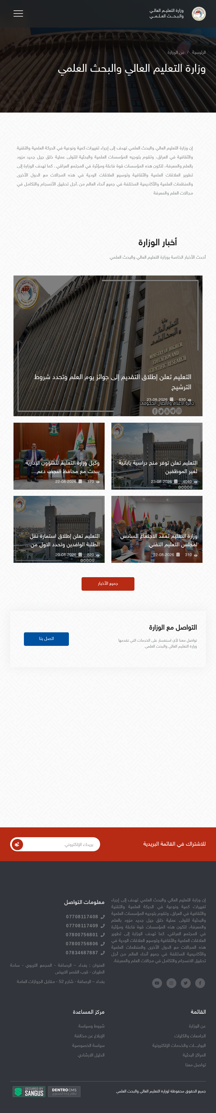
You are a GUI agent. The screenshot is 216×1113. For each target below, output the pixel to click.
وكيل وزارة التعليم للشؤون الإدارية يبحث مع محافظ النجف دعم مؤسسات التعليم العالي (63, 471)
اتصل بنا (46, 639)
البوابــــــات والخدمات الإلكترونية (179, 1046)
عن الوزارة (197, 1026)
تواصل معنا (195, 1065)
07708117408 (82, 916)
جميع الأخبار (108, 583)
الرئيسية (199, 52)
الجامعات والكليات (190, 1036)
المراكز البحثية (194, 1055)
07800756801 (82, 934)
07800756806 (82, 943)
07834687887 (82, 952)
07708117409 (82, 925)
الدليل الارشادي (91, 1055)
